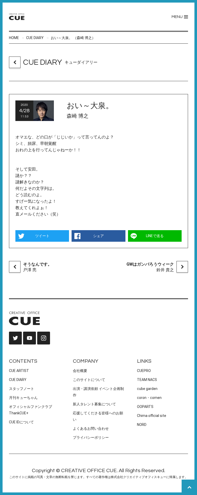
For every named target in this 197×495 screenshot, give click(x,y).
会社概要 (80, 371)
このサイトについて (89, 380)
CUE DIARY (35, 38)
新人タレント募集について (94, 404)
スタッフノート (21, 389)
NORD (141, 425)
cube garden (147, 389)
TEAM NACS (147, 380)
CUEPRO (144, 371)
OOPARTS (145, 407)
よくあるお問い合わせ (91, 428)
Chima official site (151, 416)
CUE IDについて (21, 422)
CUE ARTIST (19, 371)
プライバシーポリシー (91, 437)
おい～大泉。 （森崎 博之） (73, 38)
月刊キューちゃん (23, 398)
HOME (14, 38)
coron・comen (149, 398)
